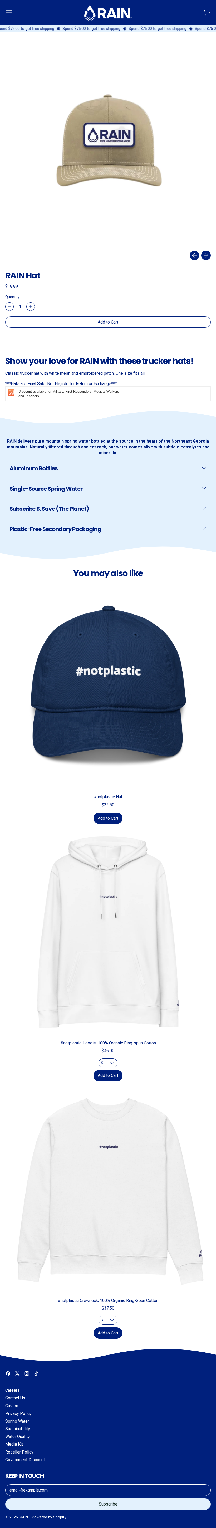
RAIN (24, 1517)
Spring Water (17, 1421)
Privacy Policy (18, 1413)
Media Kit (14, 1444)
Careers (12, 1390)
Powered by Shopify (49, 1517)
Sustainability (17, 1428)
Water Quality (17, 1436)
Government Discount (25, 1459)
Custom (12, 1405)
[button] (108, 143)
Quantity (12, 297)
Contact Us (15, 1397)
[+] (30, 306)
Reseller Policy (19, 1452)
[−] (9, 306)
